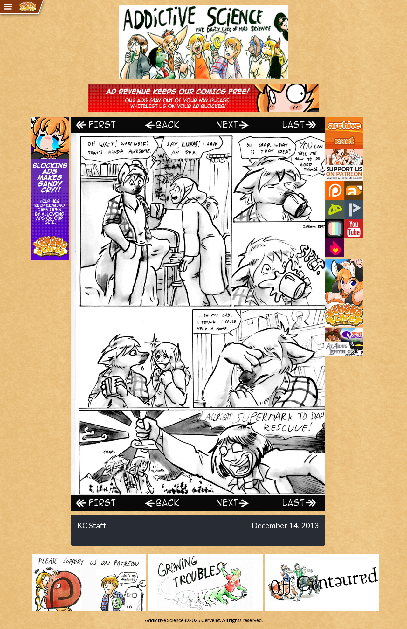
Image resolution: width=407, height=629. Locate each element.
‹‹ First (103, 125)
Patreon (334, 190)
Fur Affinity (353, 190)
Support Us (337, 152)
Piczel (334, 228)
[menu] (7, 6)
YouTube (353, 228)
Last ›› (293, 125)
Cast (330, 136)
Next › (229, 125)
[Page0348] (198, 492)
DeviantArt (334, 209)
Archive (333, 120)
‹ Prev (166, 125)
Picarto (353, 209)
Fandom (334, 247)
